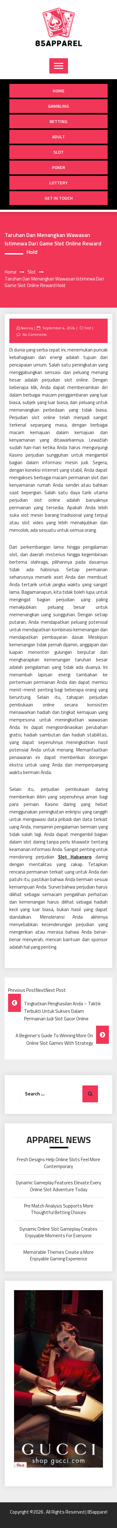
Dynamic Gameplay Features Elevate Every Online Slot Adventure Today (58, 1186)
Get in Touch (59, 198)
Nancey (27, 328)
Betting (58, 121)
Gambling (58, 106)
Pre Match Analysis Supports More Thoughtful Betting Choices (58, 1209)
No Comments (34, 334)
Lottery (58, 182)
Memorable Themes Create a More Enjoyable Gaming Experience (58, 1255)
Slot (58, 152)
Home (59, 90)
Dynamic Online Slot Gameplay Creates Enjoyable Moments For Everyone (58, 1232)
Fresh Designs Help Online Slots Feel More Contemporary (58, 1163)
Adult (58, 136)
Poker (58, 167)
